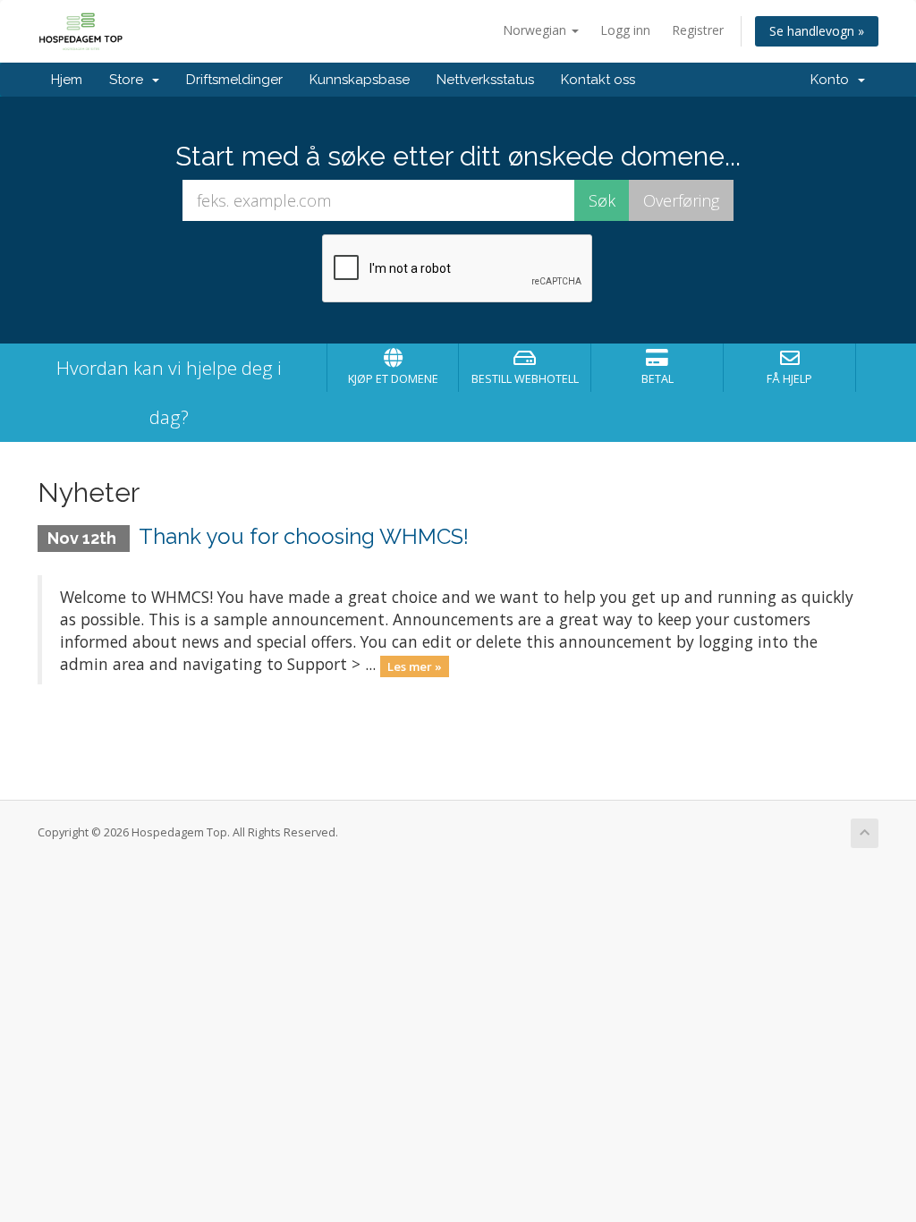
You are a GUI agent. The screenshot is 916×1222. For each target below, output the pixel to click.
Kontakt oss (598, 80)
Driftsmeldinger (234, 80)
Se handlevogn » (816, 30)
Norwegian (536, 29)
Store (129, 80)
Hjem (66, 80)
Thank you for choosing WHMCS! (304, 536)
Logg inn (625, 29)
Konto (833, 80)
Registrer (698, 29)
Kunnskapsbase (360, 80)
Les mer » (414, 666)
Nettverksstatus (485, 80)
